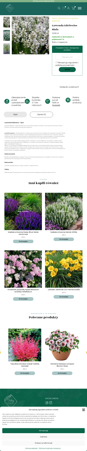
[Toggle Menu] (79, 8)
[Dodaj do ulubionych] (6, 194)
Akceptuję (43, 430)
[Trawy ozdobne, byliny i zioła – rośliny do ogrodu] (10, 8)
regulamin (73, 63)
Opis (15, 114)
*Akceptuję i (67, 64)
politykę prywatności (65, 65)
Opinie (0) (41, 114)
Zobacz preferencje (43, 443)
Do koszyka (23, 241)
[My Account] (68, 8)
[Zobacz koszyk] (73, 8)
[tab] (15, 114)
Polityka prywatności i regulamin (50, 448)
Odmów (43, 437)
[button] (83, 410)
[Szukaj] (59, 8)
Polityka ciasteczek (31, 448)
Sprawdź (56, 105)
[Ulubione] (63, 8)
